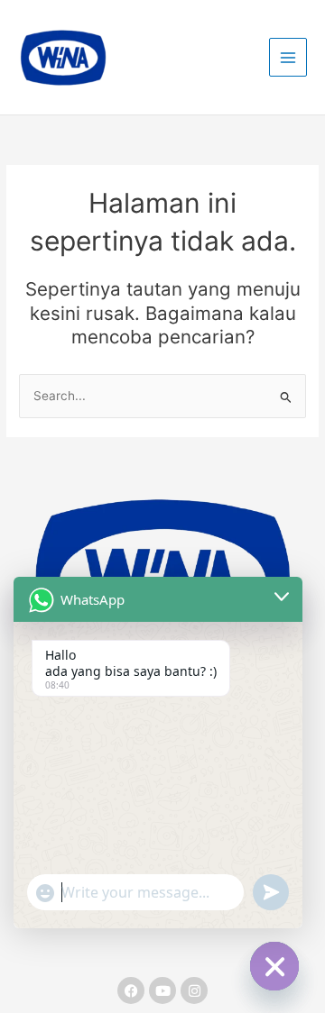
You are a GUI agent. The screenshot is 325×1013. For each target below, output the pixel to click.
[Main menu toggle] (288, 57)
